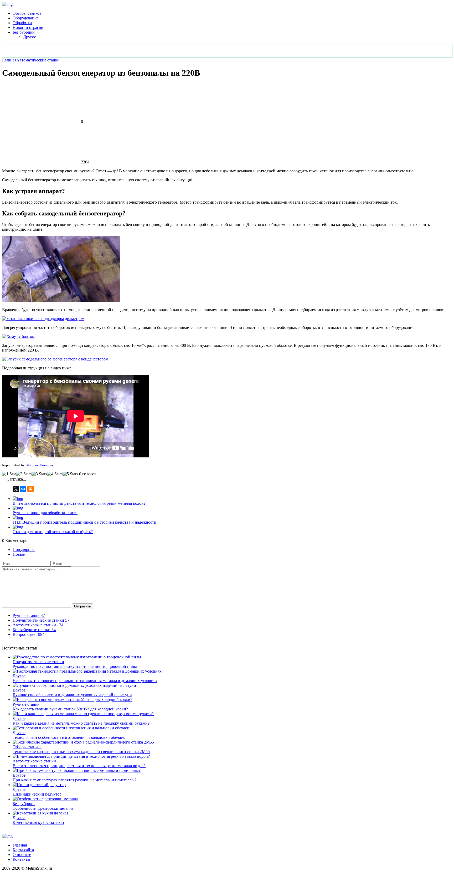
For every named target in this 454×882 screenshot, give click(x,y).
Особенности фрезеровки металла (43, 808)
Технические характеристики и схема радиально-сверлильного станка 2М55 (81, 751)
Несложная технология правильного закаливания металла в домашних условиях (85, 680)
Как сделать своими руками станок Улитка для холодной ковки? (70, 709)
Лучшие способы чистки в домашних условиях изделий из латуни (72, 695)
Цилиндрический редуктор (37, 794)
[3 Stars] (39, 474)
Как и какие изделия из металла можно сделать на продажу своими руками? (81, 723)
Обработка (22, 22)
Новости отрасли (28, 27)
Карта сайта (23, 850)
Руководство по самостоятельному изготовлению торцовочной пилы (75, 666)
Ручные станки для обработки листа (45, 512)
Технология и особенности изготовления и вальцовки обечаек (69, 737)
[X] (16, 489)
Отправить (82, 606)
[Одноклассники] (30, 489)
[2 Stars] (24, 474)
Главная (9, 60)
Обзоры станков (27, 13)
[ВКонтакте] (23, 489)
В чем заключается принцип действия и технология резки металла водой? (79, 503)
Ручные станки (26, 704)
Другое (29, 37)
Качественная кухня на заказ (38, 822)
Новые (19, 554)
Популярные (24, 549)
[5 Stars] (70, 474)
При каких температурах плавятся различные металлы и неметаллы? (74, 780)
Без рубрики (24, 32)
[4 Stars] (55, 474)
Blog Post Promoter (39, 465)
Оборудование (26, 18)
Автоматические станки (38, 60)
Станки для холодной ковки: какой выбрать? (53, 531)
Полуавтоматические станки (38, 661)
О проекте (22, 854)
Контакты (21, 859)
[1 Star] (9, 474)
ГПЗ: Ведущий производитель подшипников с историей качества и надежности (84, 522)
